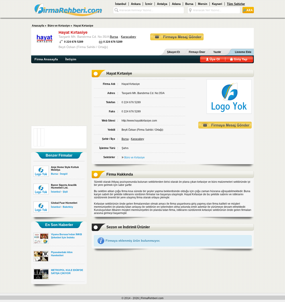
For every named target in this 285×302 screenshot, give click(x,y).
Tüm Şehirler (236, 4)
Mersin (202, 4)
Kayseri (217, 4)
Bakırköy (68, 207)
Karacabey (128, 36)
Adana (176, 4)
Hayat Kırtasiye (83, 25)
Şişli (65, 191)
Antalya (162, 4)
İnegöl (63, 173)
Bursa (189, 4)
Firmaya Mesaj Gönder (177, 37)
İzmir (148, 4)
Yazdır (217, 52)
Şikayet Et (173, 52)
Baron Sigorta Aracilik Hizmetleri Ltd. (64, 186)
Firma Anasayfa (46, 59)
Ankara (135, 4)
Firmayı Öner (197, 52)
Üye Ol (214, 59)
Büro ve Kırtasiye (59, 25)
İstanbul (120, 4)
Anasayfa (38, 25)
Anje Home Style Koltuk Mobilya (65, 168)
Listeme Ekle (243, 52)
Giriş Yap (240, 59)
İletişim (70, 59)
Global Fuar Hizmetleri (64, 202)
